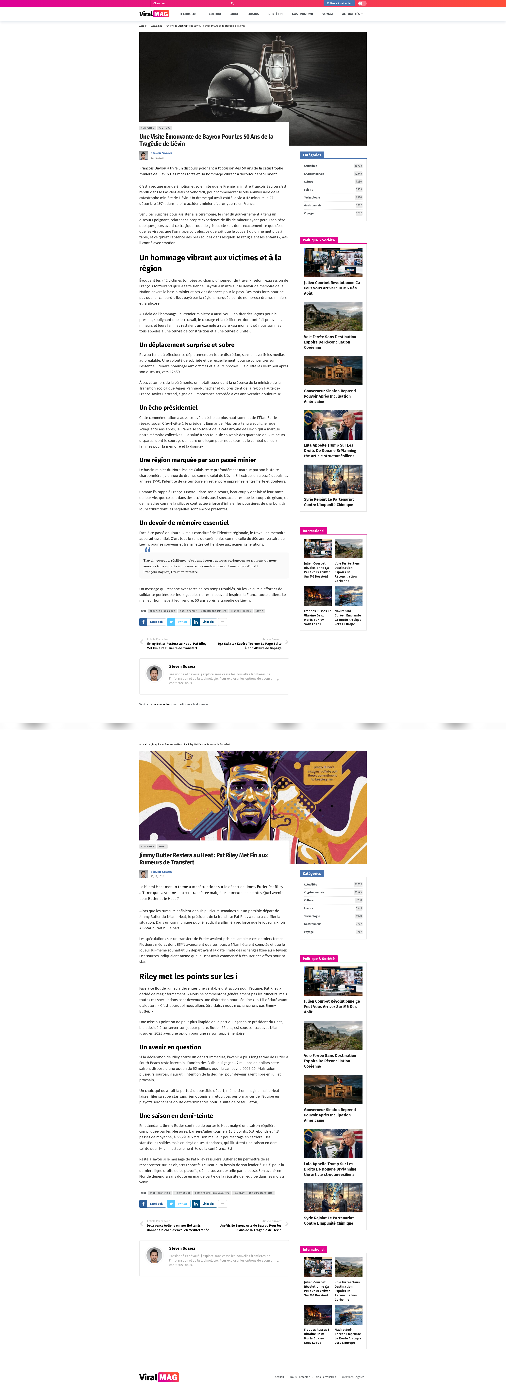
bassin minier (188, 611)
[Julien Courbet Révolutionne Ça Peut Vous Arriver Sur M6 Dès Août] (333, 262)
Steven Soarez (162, 153)
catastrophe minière (214, 611)
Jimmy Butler (182, 1192)
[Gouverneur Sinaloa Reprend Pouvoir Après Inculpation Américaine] (333, 370)
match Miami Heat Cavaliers (212, 1192)
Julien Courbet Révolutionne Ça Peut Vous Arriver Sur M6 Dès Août (332, 288)
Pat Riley (239, 1192)
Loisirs (333, 189)
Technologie (333, 197)
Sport (162, 846)
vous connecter (160, 704)
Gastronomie (333, 205)
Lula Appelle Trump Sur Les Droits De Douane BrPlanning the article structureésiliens (330, 450)
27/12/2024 (157, 157)
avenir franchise (160, 1192)
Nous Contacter (341, 3)
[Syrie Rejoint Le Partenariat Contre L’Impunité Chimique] (333, 479)
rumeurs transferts (261, 1192)
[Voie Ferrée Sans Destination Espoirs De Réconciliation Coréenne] (333, 316)
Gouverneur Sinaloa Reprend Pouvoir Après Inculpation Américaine (330, 396)
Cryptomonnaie (333, 174)
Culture (333, 182)
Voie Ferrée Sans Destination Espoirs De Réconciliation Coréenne (330, 342)
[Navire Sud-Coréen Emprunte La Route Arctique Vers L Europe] (349, 596)
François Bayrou (241, 611)
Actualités (147, 128)
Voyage (333, 213)
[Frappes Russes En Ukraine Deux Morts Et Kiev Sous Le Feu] (318, 596)
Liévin (259, 611)
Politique (164, 128)
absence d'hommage (162, 611)
